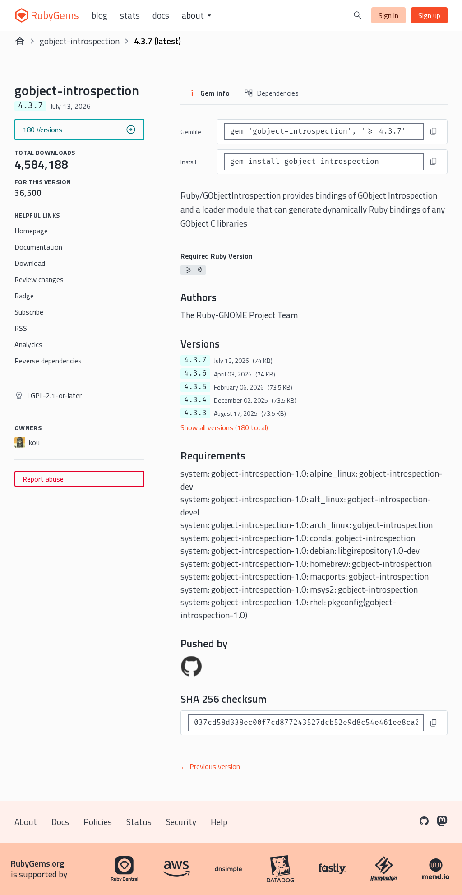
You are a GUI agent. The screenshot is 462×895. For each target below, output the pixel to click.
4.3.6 (195, 373)
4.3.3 (195, 412)
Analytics (28, 344)
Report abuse (43, 478)
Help (219, 821)
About (25, 821)
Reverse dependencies (48, 360)
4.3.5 (195, 386)
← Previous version (210, 766)
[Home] (20, 41)
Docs (160, 15)
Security (181, 821)
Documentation (38, 246)
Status (139, 821)
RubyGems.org (38, 863)
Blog (99, 15)
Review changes (39, 279)
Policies (97, 821)
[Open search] (358, 15)
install (188, 162)
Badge (24, 295)
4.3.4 (195, 399)
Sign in (388, 15)
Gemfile (190, 131)
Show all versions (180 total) (224, 427)
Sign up (429, 15)
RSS (20, 328)
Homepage (31, 230)
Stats (130, 15)
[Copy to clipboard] (433, 131)
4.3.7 (195, 360)
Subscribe (28, 311)
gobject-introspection (80, 40)
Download (29, 263)
